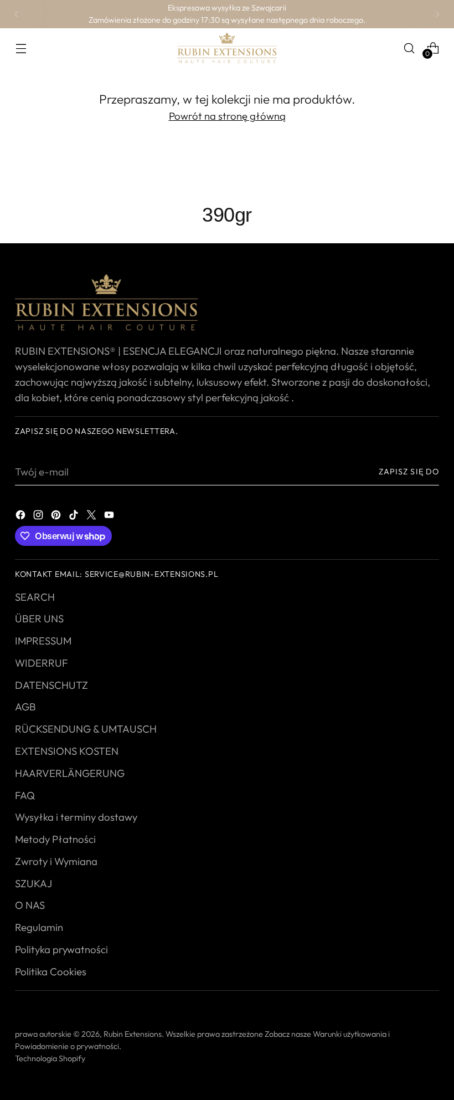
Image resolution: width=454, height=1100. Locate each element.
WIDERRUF (41, 662)
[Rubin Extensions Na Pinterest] (57, 513)
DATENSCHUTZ (51, 685)
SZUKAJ (33, 883)
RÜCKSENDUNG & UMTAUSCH (86, 728)
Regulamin (39, 927)
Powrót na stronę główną (227, 115)
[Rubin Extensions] (227, 48)
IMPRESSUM (43, 640)
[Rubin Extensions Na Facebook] (21, 513)
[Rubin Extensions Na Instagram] (39, 513)
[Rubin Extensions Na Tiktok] (74, 513)
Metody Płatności (55, 839)
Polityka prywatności (61, 949)
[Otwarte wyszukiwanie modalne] (409, 48)
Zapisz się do (409, 472)
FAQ (25, 795)
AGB (25, 706)
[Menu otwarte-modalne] (20, 48)
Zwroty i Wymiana (56, 861)
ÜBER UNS (39, 618)
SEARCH (35, 596)
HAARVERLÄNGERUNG (70, 773)
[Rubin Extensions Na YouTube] (110, 513)
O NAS (30, 905)
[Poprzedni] (16, 14)
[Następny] (437, 14)
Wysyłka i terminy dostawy (76, 816)
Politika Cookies (50, 971)
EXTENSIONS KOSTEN (66, 751)
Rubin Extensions (133, 1034)
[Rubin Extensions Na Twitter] (92, 513)
